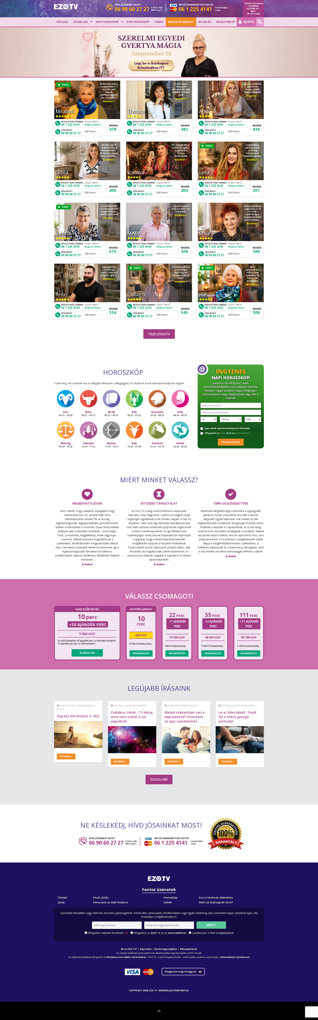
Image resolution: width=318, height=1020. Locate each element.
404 (184, 190)
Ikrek (111, 413)
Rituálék (205, 22)
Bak (134, 444)
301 (256, 190)
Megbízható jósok (87, 503)
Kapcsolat (146, 949)
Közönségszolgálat (166, 949)
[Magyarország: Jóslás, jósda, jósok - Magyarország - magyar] (66, 6)
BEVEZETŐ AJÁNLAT (181, 22)
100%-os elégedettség (230, 503)
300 (256, 251)
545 (184, 312)
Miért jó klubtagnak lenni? (216, 902)
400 (112, 190)
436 (256, 129)
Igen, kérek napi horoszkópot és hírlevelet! (227, 428)
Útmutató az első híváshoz (110, 902)
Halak (180, 444)
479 (112, 129)
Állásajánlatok (188, 949)
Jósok (61, 902)
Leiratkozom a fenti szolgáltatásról (213, 933)
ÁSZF (222, 433)
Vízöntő (157, 444)
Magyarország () (181, 971)
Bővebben (108, 101)
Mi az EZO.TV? (129, 949)
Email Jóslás (101, 897)
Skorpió (88, 444)
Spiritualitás (67, 705)
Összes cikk (159, 779)
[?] (126, 933)
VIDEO (65, 84)
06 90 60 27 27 (71, 133)
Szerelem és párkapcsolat (183, 705)
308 (184, 251)
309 (256, 312)
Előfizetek (87, 653)
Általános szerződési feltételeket (126, 957)
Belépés (248, 22)
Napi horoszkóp (107, 22)
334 (112, 312)
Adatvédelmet (242, 433)
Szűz (180, 413)
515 (112, 251)
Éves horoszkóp (138, 22)
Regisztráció (225, 22)
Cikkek (158, 22)
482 (184, 129)
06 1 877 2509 (253, 14)
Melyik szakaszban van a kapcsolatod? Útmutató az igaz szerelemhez (184, 716)
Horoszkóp (170, 897)
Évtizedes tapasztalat (159, 503)
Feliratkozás (231, 442)
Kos (66, 413)
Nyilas (111, 444)
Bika (88, 413)
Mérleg (65, 444)
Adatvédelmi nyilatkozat (235, 957)
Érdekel (87, 564)
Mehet (211, 925)
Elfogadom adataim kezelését (108, 933)
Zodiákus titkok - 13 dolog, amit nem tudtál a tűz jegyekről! (132, 716)
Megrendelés (141, 653)
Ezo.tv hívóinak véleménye (216, 897)
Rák (134, 413)
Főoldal (62, 22)
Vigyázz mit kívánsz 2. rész (78, 716)
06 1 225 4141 (70, 125)
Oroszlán (157, 413)
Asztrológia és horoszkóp (130, 705)
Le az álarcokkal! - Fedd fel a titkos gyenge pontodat (237, 716)
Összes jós (80, 22)
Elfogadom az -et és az (227, 433)
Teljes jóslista (159, 334)
